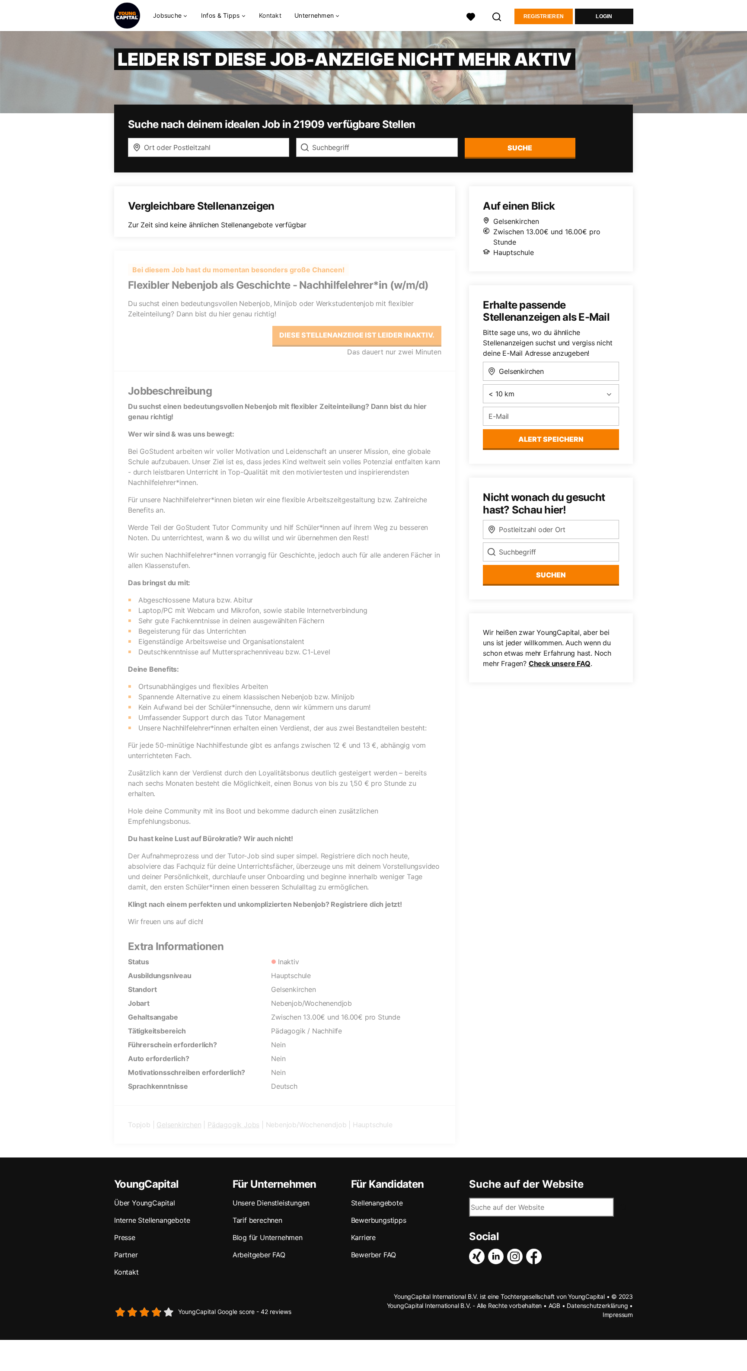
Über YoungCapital (144, 1203)
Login (604, 16)
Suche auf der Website (526, 1184)
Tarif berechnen (257, 1220)
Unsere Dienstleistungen (271, 1203)
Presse (124, 1237)
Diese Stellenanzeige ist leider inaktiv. (356, 335)
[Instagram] (516, 1256)
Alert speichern (551, 439)
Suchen (551, 575)
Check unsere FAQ (560, 663)
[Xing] (478, 1256)
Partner (126, 1254)
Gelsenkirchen (178, 1124)
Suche (520, 147)
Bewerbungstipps (378, 1220)
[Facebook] (535, 1256)
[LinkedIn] (497, 1256)
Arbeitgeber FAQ (259, 1254)
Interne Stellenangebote (152, 1220)
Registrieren (544, 16)
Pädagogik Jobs (233, 1124)
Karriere (363, 1237)
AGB (554, 1305)
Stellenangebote (377, 1203)
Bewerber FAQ (373, 1254)
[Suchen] (497, 15)
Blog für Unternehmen (268, 1237)
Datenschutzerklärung (597, 1305)
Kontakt (270, 15)
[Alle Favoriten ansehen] (470, 15)
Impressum (618, 1314)
